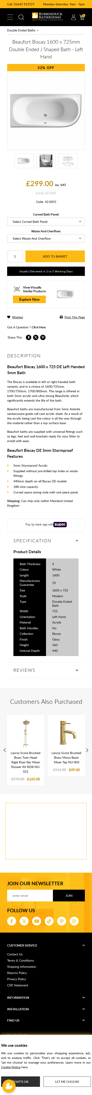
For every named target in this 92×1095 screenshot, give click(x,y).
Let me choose (67, 1082)
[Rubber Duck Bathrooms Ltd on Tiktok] (49, 921)
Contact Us (15, 954)
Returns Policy (17, 973)
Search (21, 17)
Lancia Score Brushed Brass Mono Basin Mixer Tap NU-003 (66, 757)
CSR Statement (17, 985)
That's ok (20, 1082)
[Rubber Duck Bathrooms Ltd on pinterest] (61, 921)
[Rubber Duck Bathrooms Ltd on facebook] (11, 921)
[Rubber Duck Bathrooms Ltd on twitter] (24, 921)
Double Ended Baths (21, 30)
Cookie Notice (11, 1067)
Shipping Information (21, 966)
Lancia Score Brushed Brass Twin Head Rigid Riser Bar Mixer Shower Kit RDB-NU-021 (25, 762)
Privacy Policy (16, 979)
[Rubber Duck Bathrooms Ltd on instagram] (74, 921)
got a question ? (26, 327)
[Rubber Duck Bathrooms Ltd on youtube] (36, 921)
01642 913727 (24, 4)
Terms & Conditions (20, 960)
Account (73, 17)
